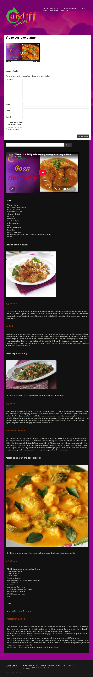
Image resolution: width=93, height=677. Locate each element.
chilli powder (14, 583)
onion (10, 576)
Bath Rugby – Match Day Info (16, 207)
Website (9, 117)
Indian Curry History (13, 223)
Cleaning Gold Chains (14, 214)
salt (8, 596)
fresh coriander (20, 592)
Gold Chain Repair (13, 221)
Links (45, 11)
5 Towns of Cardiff (12, 205)
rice (16, 611)
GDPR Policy (11, 219)
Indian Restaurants (71, 8)
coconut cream (20, 594)
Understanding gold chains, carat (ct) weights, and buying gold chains (29, 234)
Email (8, 110)
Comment (10, 79)
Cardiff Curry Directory (52, 8)
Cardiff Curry (11, 665)
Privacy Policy (11, 230)
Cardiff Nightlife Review (14, 212)
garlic (10, 587)
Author (8, 104)
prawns (23, 569)
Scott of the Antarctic (14, 232)
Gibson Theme (48, 668)
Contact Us (54, 11)
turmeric (18, 578)
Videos (83, 8)
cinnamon (11, 585)
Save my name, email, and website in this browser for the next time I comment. (15, 126)
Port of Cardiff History (14, 228)
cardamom (15, 580)
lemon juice (18, 571)
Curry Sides (65, 11)
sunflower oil (15, 574)
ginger (21, 589)
